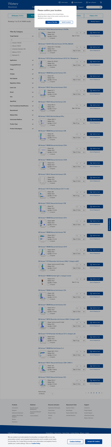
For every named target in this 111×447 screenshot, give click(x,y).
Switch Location (66, 22)
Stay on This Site (52, 22)
